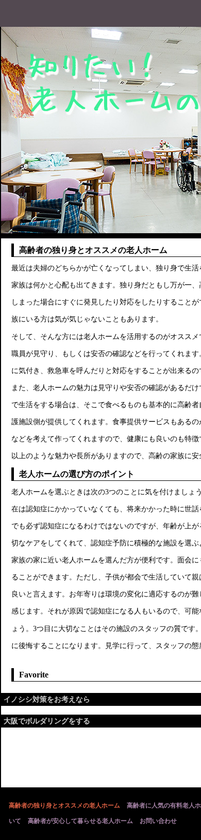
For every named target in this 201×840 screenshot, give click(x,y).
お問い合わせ (158, 821)
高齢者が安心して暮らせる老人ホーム (80, 821)
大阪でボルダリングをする (47, 721)
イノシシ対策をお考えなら (47, 699)
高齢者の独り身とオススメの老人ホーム (64, 805)
